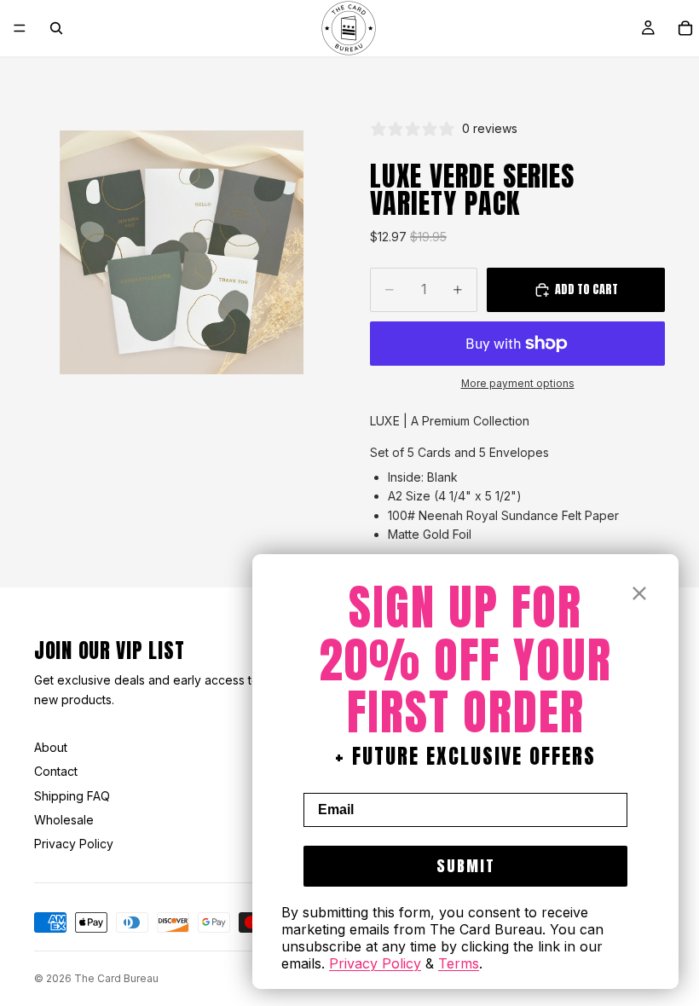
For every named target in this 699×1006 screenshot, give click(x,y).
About (50, 747)
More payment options (518, 384)
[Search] (56, 28)
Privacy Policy (73, 843)
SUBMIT (465, 865)
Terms (458, 963)
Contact (56, 771)
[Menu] (19, 28)
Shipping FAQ (72, 796)
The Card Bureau (116, 978)
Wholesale (64, 819)
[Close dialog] (639, 593)
